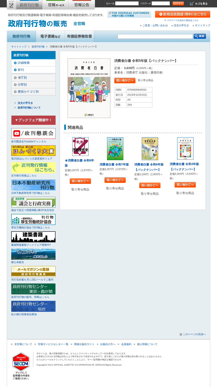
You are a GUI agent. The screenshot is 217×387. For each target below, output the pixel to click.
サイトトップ (11, 5)
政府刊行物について (29, 107)
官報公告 (82, 5)
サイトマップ (202, 25)
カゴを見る (201, 3)
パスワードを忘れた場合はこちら (183, 20)
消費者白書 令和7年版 (114, 164)
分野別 (22, 84)
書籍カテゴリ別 (28, 91)
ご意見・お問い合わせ (155, 25)
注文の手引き (181, 25)
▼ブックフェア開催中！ (33, 120)
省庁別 (22, 77)
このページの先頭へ (194, 334)
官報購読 (55, 5)
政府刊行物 (29, 5)
